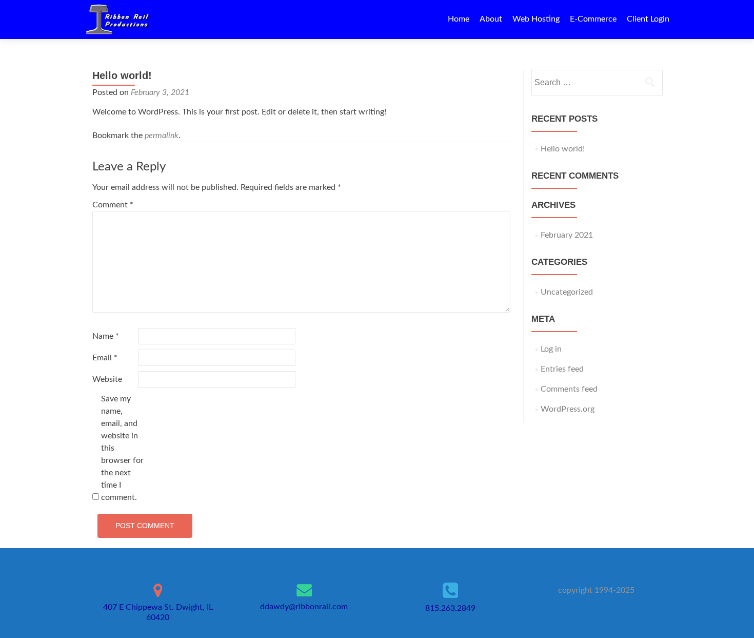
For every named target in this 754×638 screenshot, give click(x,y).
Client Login (648, 19)
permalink (161, 135)
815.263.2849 (450, 608)
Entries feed (562, 369)
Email (104, 358)
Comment (112, 205)
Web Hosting (536, 19)
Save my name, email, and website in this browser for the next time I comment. (122, 448)
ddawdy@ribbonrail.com (304, 607)
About (491, 19)
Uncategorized (567, 292)
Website (107, 379)
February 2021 (567, 235)
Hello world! (563, 149)
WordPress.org (567, 409)
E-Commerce (593, 19)
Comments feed (569, 389)
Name (105, 336)
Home (458, 19)
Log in (551, 349)
